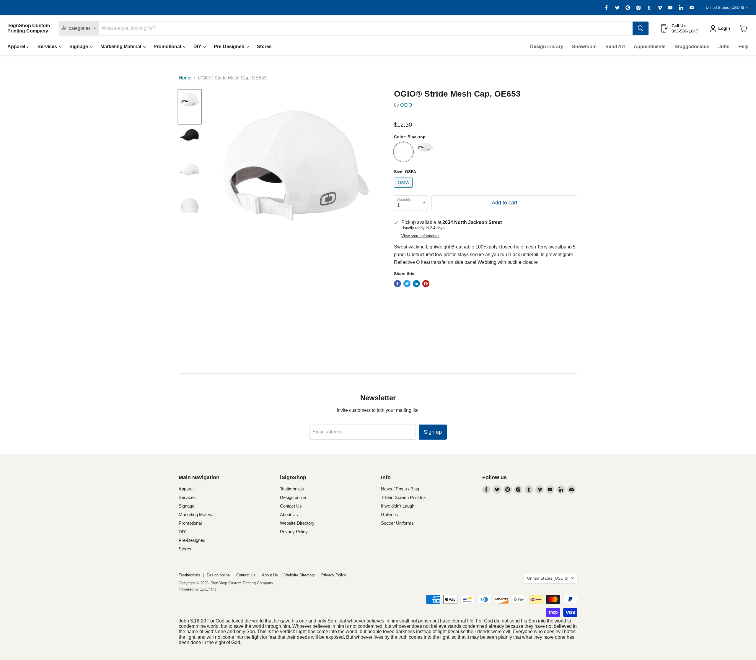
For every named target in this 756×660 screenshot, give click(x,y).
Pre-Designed (230, 46)
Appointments (650, 46)
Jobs (723, 46)
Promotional (168, 46)
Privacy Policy (294, 531)
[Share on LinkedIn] (416, 283)
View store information (420, 236)
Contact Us (291, 505)
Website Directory (297, 523)
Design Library (546, 46)
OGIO (406, 105)
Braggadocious (691, 46)
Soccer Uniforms (397, 523)
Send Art (615, 46)
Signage (79, 46)
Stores (264, 46)
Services (48, 46)
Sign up (433, 432)
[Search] (641, 28)
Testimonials (292, 488)
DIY (198, 46)
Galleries (389, 514)
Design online (293, 497)
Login (724, 28)
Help (743, 46)
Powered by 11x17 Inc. (198, 589)
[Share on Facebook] (397, 283)
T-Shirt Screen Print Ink (403, 497)
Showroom (584, 46)
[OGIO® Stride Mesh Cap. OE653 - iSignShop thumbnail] (189, 107)
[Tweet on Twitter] (406, 283)
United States (725, 7)
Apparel (16, 46)
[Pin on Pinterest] (425, 283)
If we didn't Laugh (397, 505)
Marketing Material (121, 46)
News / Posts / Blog (400, 488)
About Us (289, 514)
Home (185, 77)
